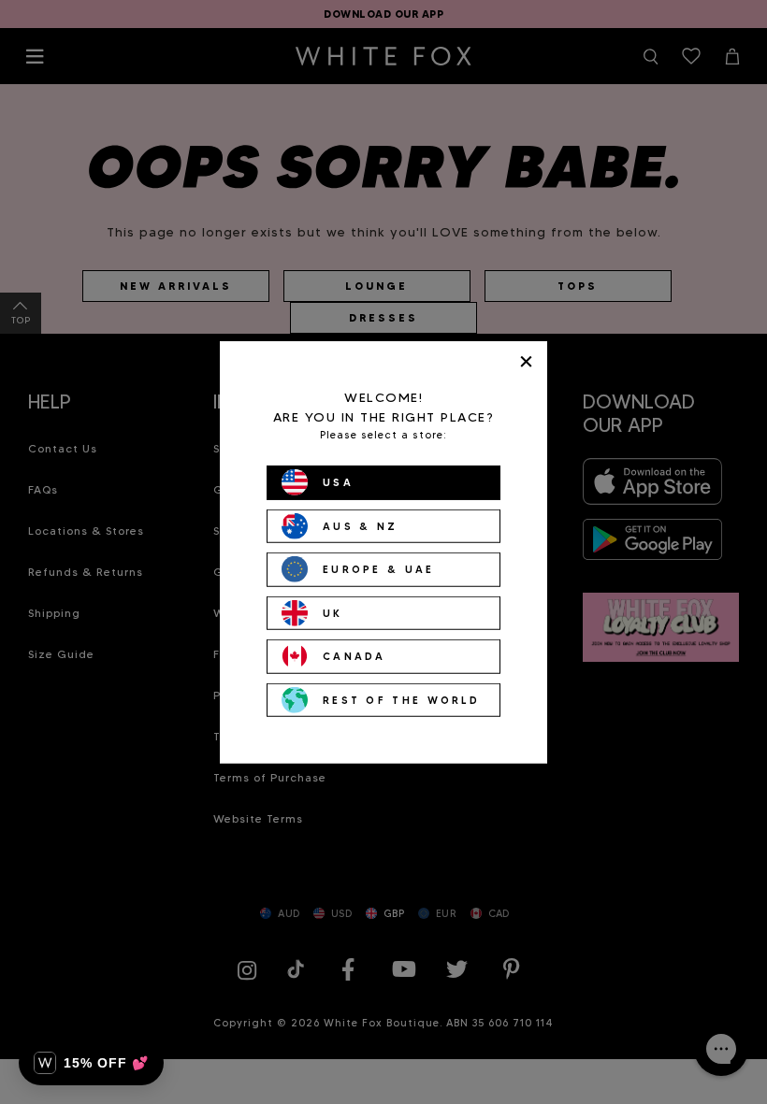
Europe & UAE (379, 569)
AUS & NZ (360, 525)
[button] (91, 1062)
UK (333, 612)
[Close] (526, 361)
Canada (354, 656)
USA (338, 482)
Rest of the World (401, 699)
